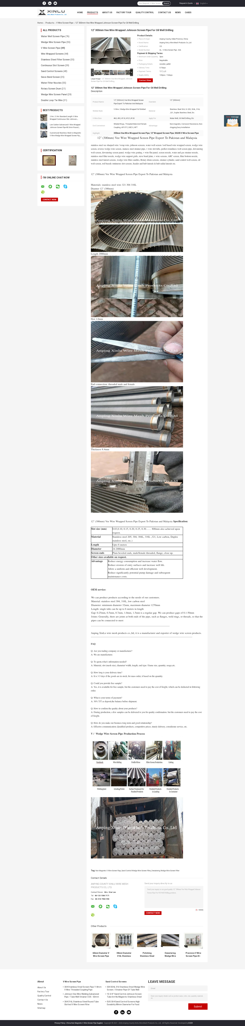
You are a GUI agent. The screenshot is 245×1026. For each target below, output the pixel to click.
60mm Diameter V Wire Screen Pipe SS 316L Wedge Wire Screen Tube (101, 954)
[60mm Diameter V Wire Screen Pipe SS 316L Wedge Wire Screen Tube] (101, 940)
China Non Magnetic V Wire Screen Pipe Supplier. (85, 1023)
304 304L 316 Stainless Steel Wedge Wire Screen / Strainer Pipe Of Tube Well (126, 988)
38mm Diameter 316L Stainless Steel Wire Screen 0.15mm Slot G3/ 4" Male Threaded (124, 954)
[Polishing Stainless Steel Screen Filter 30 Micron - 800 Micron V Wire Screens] (147, 940)
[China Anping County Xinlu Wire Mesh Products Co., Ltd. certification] (49, 160)
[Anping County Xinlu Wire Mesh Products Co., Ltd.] (53, 12)
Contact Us (164, 12)
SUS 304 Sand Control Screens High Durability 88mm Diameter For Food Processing (123, 1003)
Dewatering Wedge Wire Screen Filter (165, 871)
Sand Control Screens (52, 71)
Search (166, 3)
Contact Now (145, 80)
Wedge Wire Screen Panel (54, 94)
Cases (188, 12)
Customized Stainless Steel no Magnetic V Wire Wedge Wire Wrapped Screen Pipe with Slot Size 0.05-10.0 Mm (65, 135)
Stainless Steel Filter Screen (55, 59)
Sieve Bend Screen (50, 77)
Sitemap (41, 1008)
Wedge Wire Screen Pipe (53, 42)
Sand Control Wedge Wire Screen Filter (136, 871)
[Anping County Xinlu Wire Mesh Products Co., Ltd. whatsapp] (52, 186)
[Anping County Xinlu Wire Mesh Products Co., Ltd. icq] (44, 192)
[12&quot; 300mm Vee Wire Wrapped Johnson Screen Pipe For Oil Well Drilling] (111, 51)
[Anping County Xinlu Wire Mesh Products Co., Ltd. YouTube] (55, 3)
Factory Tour (123, 12)
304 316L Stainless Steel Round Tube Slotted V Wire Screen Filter (81, 1003)
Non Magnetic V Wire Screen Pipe (108, 871)
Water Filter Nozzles (51, 82)
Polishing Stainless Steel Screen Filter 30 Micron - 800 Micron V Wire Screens (147, 954)
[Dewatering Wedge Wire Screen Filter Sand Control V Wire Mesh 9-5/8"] (170, 940)
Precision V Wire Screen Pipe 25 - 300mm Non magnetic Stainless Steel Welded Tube (193, 954)
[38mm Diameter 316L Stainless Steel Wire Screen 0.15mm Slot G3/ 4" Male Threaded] (124, 940)
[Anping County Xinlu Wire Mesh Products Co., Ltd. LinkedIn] (49, 3)
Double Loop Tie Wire (52, 100)
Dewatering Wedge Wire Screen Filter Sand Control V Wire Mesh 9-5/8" (170, 954)
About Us (107, 12)
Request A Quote (186, 3)
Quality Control (145, 12)
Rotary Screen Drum (51, 88)
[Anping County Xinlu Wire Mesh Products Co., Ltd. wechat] (59, 186)
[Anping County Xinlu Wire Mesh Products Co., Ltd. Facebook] (44, 3)
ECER (190, 1023)
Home (80, 12)
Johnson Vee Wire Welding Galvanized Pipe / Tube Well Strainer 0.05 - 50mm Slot (81, 996)
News (178, 12)
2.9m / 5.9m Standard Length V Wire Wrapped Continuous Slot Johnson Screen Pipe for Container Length (64, 119)
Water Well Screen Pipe (53, 36)
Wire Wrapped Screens (52, 53)
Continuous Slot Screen (53, 65)
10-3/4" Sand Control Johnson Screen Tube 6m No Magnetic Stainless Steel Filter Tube (124, 996)
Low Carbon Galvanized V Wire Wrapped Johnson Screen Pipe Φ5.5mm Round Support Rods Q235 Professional (65, 127)
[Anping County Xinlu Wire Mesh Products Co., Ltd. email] (44, 186)
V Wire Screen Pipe (64, 23)
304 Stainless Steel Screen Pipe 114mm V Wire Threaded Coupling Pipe (83, 988)
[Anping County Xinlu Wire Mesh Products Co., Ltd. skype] (67, 186)
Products (92, 12)
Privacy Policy (60, 1023)
